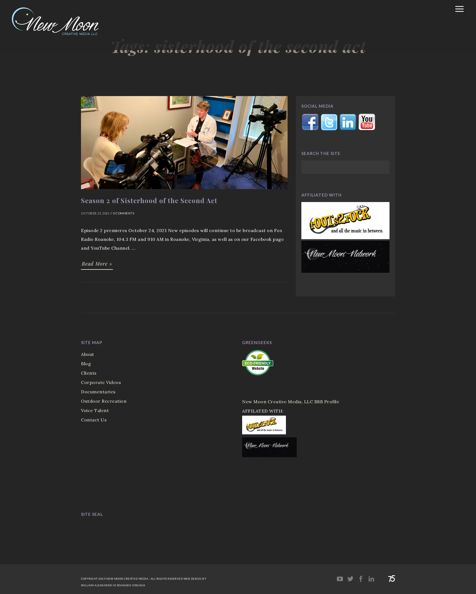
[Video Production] (67, 44)
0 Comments (123, 213)
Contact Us (94, 420)
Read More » (97, 263)
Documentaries (98, 391)
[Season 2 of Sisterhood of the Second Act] (184, 191)
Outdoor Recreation (103, 401)
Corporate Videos (101, 382)
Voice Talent (95, 410)
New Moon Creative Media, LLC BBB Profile (290, 401)
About (87, 354)
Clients (89, 373)
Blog (86, 363)
